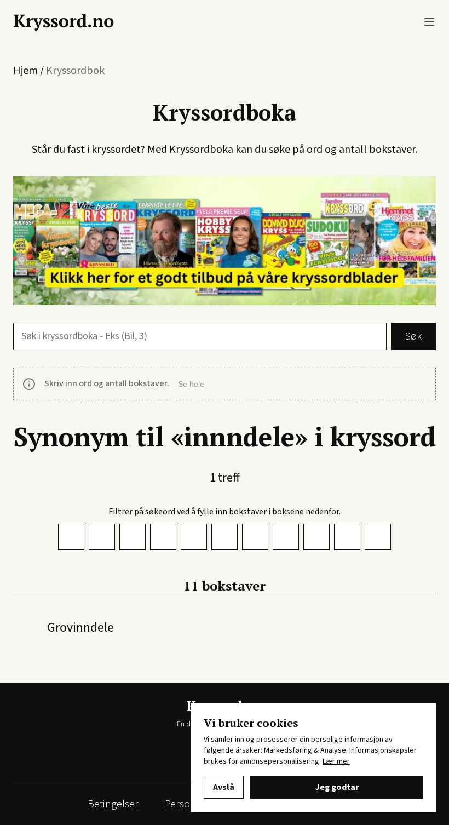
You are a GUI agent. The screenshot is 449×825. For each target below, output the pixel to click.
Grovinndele (80, 627)
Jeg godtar (337, 787)
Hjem (25, 70)
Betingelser (113, 804)
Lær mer (336, 761)
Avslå (223, 787)
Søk (413, 336)
